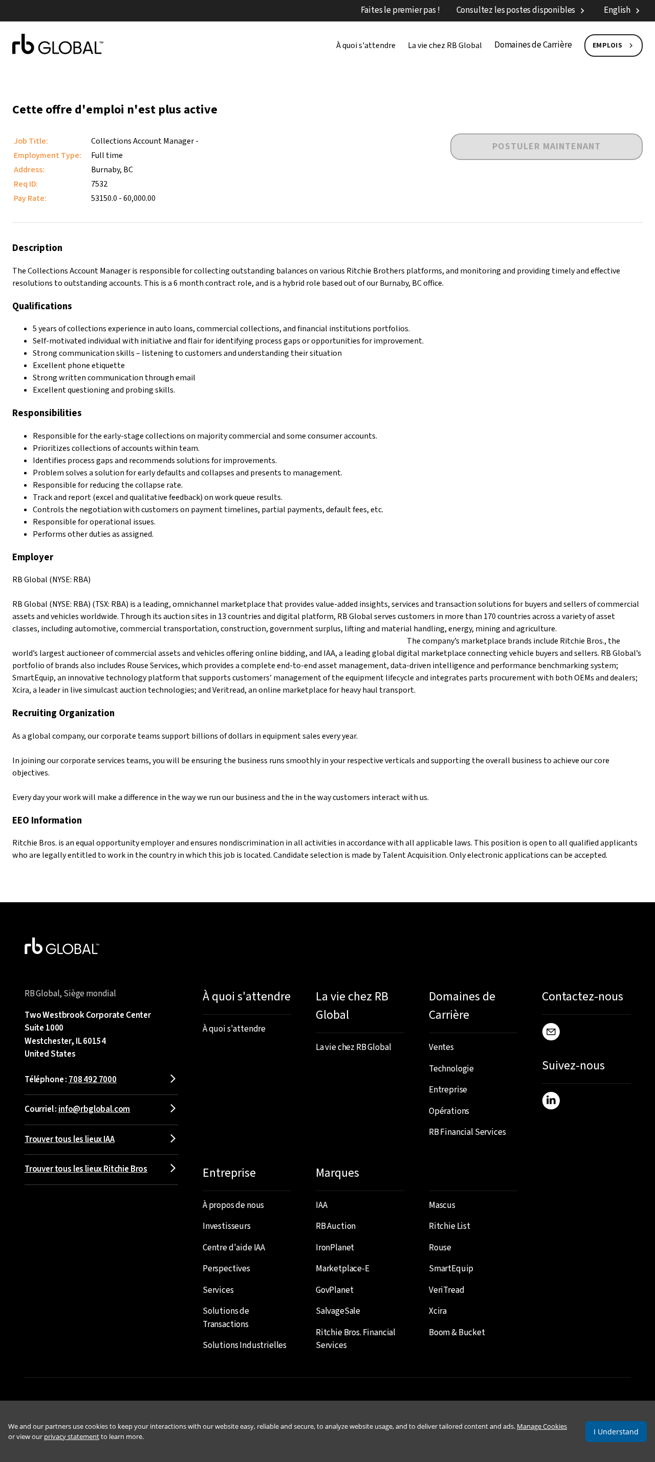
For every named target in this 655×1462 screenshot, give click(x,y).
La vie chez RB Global (445, 45)
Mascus (442, 1205)
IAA (322, 1205)
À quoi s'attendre (366, 45)
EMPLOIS (608, 45)
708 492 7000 (93, 1079)
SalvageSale (338, 1311)
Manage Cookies (542, 1426)
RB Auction (336, 1226)
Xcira (438, 1311)
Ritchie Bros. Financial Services (356, 1339)
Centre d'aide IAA (234, 1248)
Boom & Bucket (457, 1333)
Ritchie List (449, 1226)
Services (218, 1290)
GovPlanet (334, 1290)
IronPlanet (335, 1248)
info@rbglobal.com (94, 1109)
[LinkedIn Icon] (551, 1102)
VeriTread (446, 1290)
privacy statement (71, 1436)
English (617, 10)
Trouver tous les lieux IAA (70, 1139)
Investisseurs (227, 1226)
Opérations (449, 1111)
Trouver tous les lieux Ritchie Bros (86, 1169)
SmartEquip (451, 1269)
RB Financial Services (467, 1132)
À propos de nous (233, 1205)
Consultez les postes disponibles (516, 10)
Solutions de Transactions (226, 1318)
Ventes (441, 1047)
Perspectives (226, 1269)
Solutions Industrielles (245, 1345)
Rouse (440, 1248)
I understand (616, 1431)
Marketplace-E (342, 1269)
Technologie (451, 1069)
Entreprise (448, 1090)
